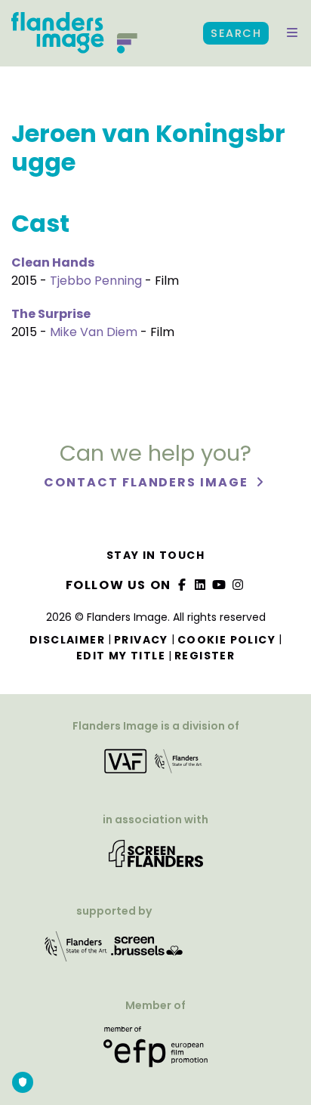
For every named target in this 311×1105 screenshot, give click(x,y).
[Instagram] (237, 585)
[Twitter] (200, 585)
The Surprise (51, 314)
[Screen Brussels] (147, 951)
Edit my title (120, 655)
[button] (292, 33)
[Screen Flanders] (156, 858)
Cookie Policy (226, 639)
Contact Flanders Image (147, 482)
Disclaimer (67, 639)
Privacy (141, 639)
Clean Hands (52, 262)
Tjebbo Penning (96, 280)
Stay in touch (155, 555)
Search (236, 33)
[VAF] (155, 766)
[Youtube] (219, 585)
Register (204, 655)
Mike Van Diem (93, 332)
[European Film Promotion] (155, 1052)
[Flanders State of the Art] (76, 951)
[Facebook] (181, 585)
